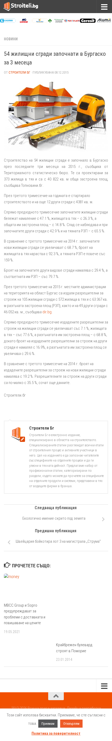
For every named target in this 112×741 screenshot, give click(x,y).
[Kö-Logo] (40, 21)
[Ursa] (24, 21)
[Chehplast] (72, 21)
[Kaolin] (8, 21)
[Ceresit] (88, 21)
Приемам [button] (47, 724)
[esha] (56, 21)
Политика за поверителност (56, 733)
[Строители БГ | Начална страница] (26, 6)
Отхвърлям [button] (71, 724)
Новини (11, 39)
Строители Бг (19, 72)
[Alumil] (103, 21)
